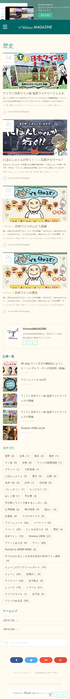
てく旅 (5, 105)
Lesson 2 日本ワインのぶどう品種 (25, 226)
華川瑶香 (32, 509)
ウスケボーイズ (20, 105)
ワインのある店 (17, 600)
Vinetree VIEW (40, 536)
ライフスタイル (16, 594)
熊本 (54, 456)
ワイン (65, 105)
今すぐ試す (45, 15)
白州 (29, 482)
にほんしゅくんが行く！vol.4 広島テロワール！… (34, 159)
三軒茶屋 (32, 469)
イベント (44, 105)
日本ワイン (57, 105)
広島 (4, 172)
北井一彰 (28, 172)
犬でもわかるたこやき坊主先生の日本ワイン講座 (32, 558)
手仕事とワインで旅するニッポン (26, 502)
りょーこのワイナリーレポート (25, 567)
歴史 (50, 105)
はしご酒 (12, 496)
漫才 (22, 172)
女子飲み (36, 580)
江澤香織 (12, 509)
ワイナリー (14, 580)
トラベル (34, 587)
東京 (39, 456)
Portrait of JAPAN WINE (20, 549)
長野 (11, 105)
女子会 (38, 594)
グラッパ (12, 469)
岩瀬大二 (33, 574)
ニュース (13, 587)
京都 (27, 462)
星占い (50, 509)
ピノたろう (38, 489)
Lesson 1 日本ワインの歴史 (20, 292)
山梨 (52, 476)
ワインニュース (33, 105)
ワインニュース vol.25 (33, 379)
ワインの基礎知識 (49, 462)
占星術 (11, 516)
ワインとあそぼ (16, 542)
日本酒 (36, 172)
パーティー (42, 522)
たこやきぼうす (9, 238)
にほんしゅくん (13, 172)
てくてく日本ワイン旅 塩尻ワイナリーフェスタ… (34, 93)
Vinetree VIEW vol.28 (33, 428)
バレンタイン (15, 489)
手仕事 (31, 496)
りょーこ (13, 574)
